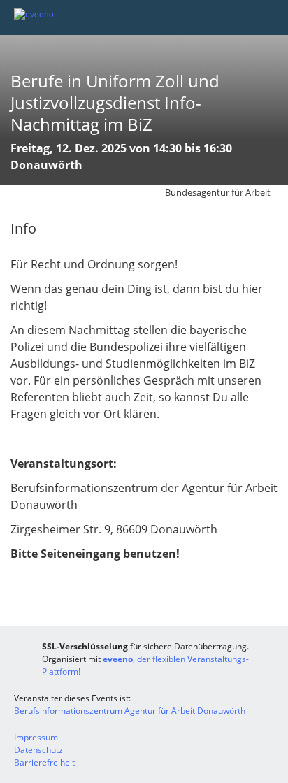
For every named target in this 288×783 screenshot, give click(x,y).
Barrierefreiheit (44, 762)
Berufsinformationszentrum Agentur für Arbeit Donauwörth (129, 711)
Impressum (36, 737)
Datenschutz (38, 750)
